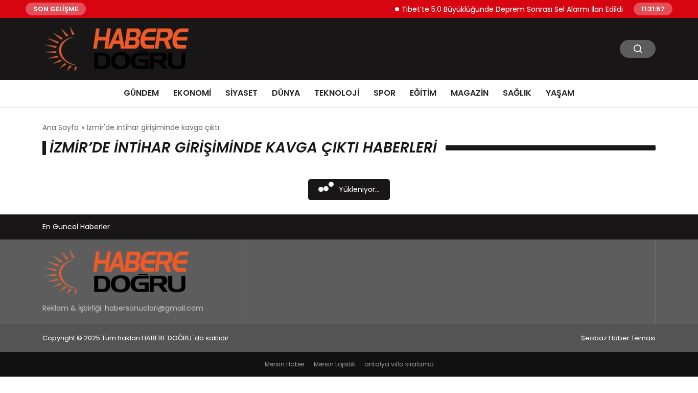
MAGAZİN (469, 93)
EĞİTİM (423, 93)
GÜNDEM (141, 93)
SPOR (384, 93)
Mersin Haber (285, 364)
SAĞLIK (517, 93)
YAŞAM (560, 93)
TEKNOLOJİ (336, 93)
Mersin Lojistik (334, 364)
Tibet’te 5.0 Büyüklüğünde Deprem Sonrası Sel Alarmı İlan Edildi (508, 9)
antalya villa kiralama (399, 364)
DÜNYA (286, 93)
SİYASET (241, 93)
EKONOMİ (192, 93)
